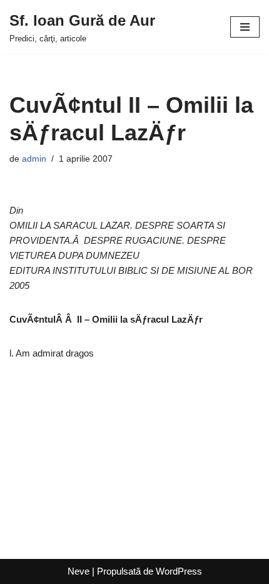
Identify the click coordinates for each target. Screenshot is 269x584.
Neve (78, 571)
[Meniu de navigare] (245, 27)
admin (34, 159)
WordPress (179, 571)
